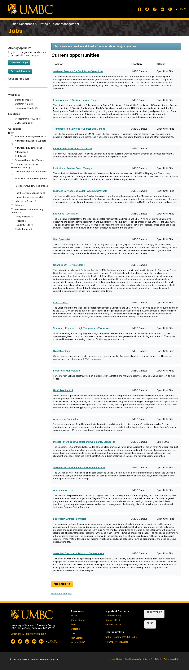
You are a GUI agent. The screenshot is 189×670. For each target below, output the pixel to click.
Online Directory (113, 615)
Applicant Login (19, 62)
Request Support (113, 624)
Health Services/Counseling (30, 193)
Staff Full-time (24, 99)
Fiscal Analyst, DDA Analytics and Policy (75, 100)
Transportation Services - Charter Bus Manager (79, 128)
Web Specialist (61, 239)
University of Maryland (30, 659)
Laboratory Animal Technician (70, 518)
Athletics (20, 156)
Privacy (148, 660)
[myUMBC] (181, 9)
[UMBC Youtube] (162, 9)
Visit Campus (77, 638)
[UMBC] (30, 9)
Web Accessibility (172, 659)
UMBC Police (111, 637)
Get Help (75, 629)
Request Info (154, 612)
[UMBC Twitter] (147, 9)
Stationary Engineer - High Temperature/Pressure (81, 328)
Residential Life (23, 225)
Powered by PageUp (61, 593)
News (73, 633)
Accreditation (116, 659)
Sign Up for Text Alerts (116, 642)
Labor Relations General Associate (72, 148)
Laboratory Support (26, 201)
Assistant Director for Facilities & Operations (78, 71)
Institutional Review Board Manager (73, 168)
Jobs (15, 30)
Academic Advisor (63, 490)
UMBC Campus (24, 123)
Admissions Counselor (65, 419)
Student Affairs (23, 229)
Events (74, 624)
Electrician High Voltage (66, 370)
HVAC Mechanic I (62, 351)
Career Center (78, 620)
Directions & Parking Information (28, 633)
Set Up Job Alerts (20, 71)
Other (19, 205)
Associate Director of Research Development (78, 553)
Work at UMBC (78, 642)
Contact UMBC (112, 620)
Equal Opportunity (133, 659)
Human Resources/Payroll (29, 197)
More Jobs (62, 583)
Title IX (158, 659)
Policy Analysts (23, 216)
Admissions (22, 152)
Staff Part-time (23, 104)
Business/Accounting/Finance (31, 160)
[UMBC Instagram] (154, 9)
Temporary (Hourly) (26, 108)
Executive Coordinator (66, 213)
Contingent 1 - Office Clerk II (69, 264)
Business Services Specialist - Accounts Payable (80, 190)
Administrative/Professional (30, 148)
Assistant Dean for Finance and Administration (79, 467)
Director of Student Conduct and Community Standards (84, 441)
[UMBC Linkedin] (170, 9)
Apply (150, 623)
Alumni (74, 615)
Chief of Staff (60, 302)
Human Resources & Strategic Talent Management (43, 24)
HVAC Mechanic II (63, 390)
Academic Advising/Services (30, 136)
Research (21, 221)
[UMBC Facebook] (139, 9)
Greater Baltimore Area (27, 118)
